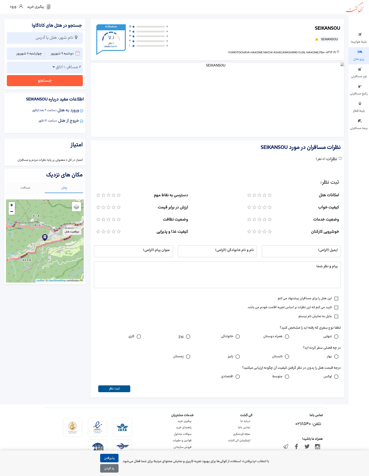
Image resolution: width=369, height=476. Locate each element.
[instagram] (317, 447)
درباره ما (245, 421)
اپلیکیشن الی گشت (239, 440)
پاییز (230, 356)
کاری (131, 336)
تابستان (277, 356)
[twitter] (307, 447)
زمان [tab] (64, 188)
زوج (181, 336)
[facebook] (296, 447)
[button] (44, 237)
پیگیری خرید (184, 421)
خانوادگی (227, 336)
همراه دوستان (273, 336)
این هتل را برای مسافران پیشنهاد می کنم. (304, 298)
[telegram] (286, 447)
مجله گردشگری (241, 434)
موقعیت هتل (72, 232)
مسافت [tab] (25, 188)
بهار (329, 356)
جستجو (45, 80)
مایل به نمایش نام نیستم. (315, 316)
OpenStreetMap (57, 281)
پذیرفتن (109, 458)
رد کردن (109, 468)
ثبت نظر (114, 388)
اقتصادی (227, 376)
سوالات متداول (183, 434)
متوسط (277, 376)
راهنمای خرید (184, 427)
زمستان (178, 356)
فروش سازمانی (183, 447)
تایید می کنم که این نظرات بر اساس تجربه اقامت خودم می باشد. (289, 307)
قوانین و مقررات (182, 440)
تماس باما (244, 427)
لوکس (328, 376)
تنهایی (327, 336)
